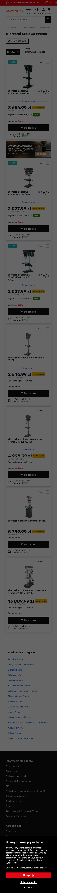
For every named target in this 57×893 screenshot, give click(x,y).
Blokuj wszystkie (28, 882)
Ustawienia (28, 887)
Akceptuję (28, 875)
